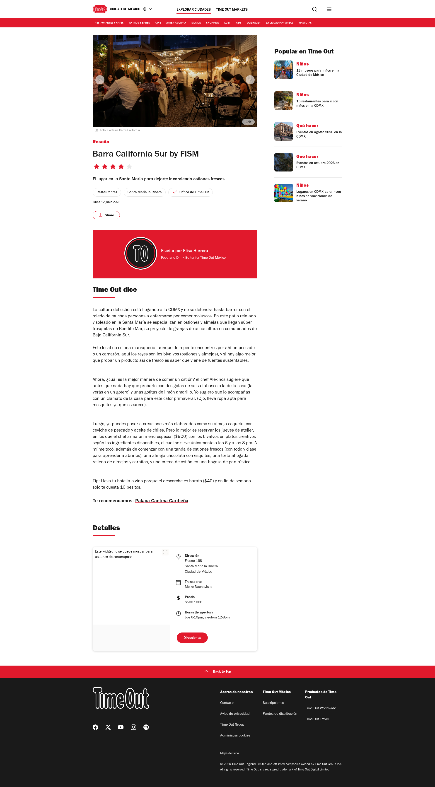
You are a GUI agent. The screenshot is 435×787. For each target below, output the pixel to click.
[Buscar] (314, 9)
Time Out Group (232, 725)
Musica (196, 23)
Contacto (227, 703)
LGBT (227, 23)
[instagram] (133, 727)
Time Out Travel (317, 719)
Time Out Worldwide (320, 708)
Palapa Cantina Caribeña (161, 500)
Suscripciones (273, 703)
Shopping (212, 23)
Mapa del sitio (229, 753)
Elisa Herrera (195, 251)
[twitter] (108, 727)
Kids (239, 23)
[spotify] (146, 727)
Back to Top (222, 672)
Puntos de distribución (280, 714)
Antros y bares (139, 23)
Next (250, 79)
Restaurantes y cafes (109, 23)
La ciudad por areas (279, 23)
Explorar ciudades (193, 10)
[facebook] (95, 727)
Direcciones (192, 638)
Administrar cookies (235, 736)
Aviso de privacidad (235, 714)
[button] (165, 552)
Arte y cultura (176, 23)
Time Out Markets (232, 10)
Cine (158, 23)
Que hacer (254, 23)
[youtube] (120, 727)
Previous (99, 79)
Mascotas (305, 23)
